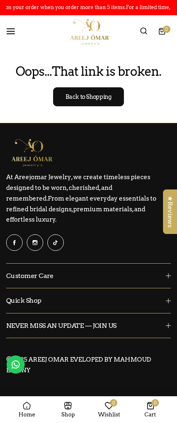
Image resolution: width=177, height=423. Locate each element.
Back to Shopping (88, 96)
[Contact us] (16, 364)
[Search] (144, 31)
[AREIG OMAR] (88, 31)
